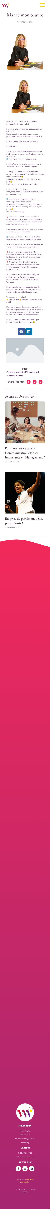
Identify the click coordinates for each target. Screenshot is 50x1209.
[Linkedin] (28, 331)
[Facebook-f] (18, 1168)
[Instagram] (25, 1168)
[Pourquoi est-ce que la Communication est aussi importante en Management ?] (25, 422)
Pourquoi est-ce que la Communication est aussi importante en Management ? (25, 452)
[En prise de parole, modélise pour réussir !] (25, 493)
